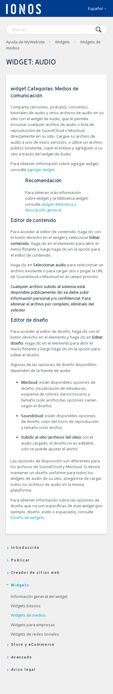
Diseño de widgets (27, 517)
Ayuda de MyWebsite (25, 42)
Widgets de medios (28, 615)
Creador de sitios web (35, 573)
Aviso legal (23, 669)
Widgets (62, 42)
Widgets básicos (26, 606)
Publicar (20, 560)
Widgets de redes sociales (35, 634)
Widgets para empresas (33, 625)
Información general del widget (39, 596)
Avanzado (21, 657)
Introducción (25, 548)
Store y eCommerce (33, 644)
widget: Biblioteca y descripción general (50, 207)
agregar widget (41, 169)
